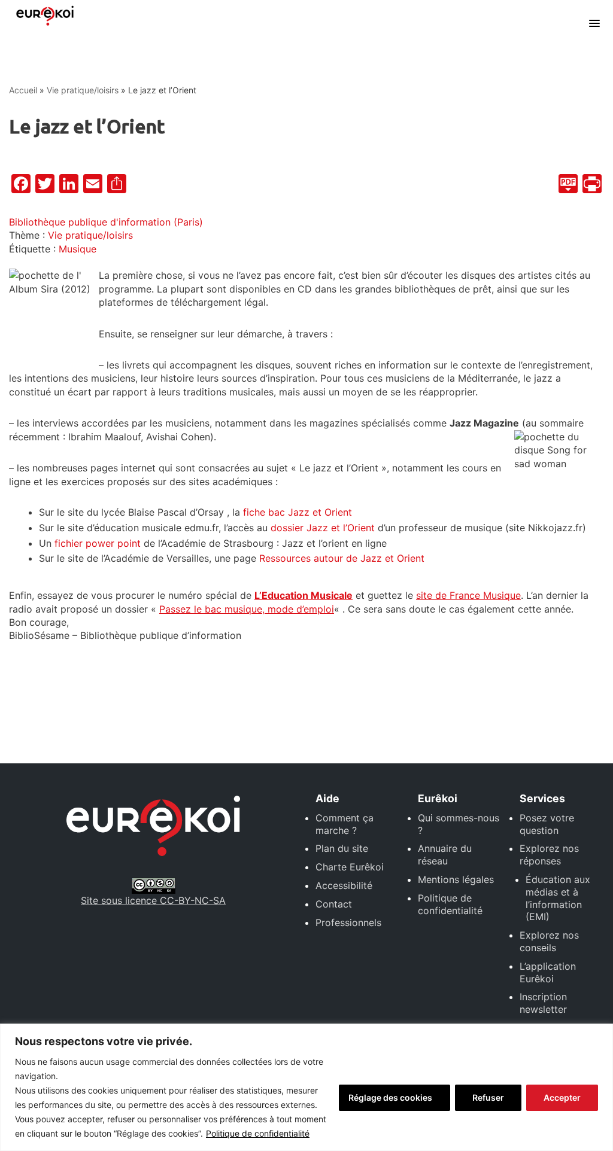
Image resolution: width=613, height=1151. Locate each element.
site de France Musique (468, 595)
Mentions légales (456, 879)
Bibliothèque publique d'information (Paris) (106, 222)
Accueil (23, 90)
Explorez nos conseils (549, 941)
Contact (333, 904)
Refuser (488, 1097)
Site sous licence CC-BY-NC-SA (153, 900)
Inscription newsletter (543, 1003)
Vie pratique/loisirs (83, 90)
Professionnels (348, 922)
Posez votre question (547, 824)
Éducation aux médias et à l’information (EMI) (558, 897)
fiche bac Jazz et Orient (297, 512)
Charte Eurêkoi (349, 867)
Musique (77, 249)
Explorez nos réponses (549, 854)
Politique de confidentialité (257, 1133)
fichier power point (97, 543)
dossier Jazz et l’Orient (323, 528)
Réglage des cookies (390, 1097)
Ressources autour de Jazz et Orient (343, 558)
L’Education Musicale (303, 595)
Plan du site (341, 848)
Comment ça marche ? (344, 824)
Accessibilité (343, 885)
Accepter (562, 1097)
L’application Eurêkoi (548, 972)
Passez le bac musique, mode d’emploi (246, 609)
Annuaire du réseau (445, 854)
